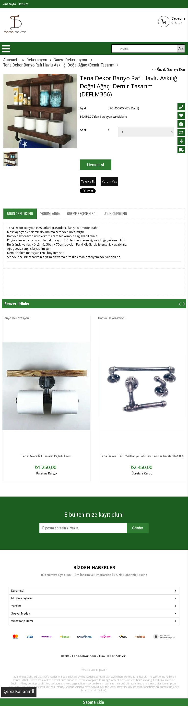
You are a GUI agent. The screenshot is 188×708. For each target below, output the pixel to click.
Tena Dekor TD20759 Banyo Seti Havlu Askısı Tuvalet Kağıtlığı (142, 456)
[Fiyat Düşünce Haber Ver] (181, 141)
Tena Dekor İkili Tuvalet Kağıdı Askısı (46, 456)
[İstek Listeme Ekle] (181, 124)
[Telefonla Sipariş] (181, 106)
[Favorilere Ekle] (181, 115)
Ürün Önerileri (115, 214)
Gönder (137, 528)
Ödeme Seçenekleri (81, 214)
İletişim (23, 4)
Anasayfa (9, 4)
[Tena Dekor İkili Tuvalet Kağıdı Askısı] (46, 386)
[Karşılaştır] (181, 132)
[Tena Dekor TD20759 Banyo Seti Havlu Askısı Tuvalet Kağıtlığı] (142, 386)
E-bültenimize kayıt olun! (94, 514)
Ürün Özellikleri (20, 214)
